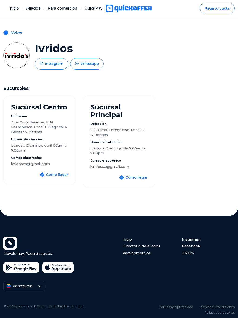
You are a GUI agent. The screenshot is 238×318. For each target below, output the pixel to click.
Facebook (191, 246)
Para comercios (62, 8)
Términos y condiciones (217, 307)
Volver (17, 32)
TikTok (188, 253)
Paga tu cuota (217, 8)
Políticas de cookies (219, 312)
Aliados (33, 8)
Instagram (191, 239)
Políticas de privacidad (176, 307)
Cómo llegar (57, 174)
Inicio (14, 8)
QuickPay (93, 8)
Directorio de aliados (141, 246)
